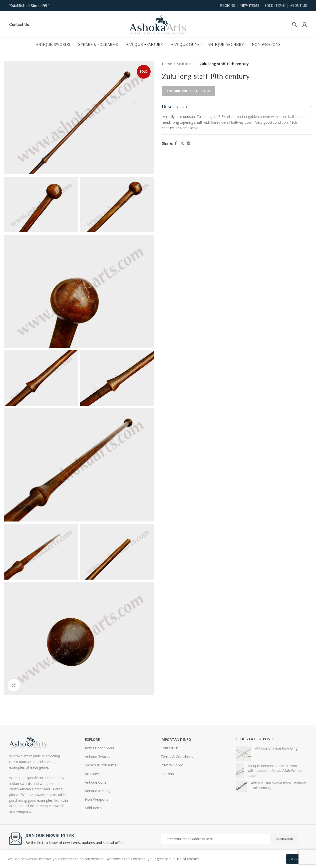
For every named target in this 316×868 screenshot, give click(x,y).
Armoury (92, 773)
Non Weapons (96, 799)
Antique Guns (95, 782)
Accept (297, 858)
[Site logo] (158, 24)
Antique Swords (97, 756)
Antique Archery (97, 790)
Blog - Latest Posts (255, 739)
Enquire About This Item (188, 91)
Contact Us (170, 748)
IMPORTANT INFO (176, 739)
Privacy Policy (172, 765)
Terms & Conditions (177, 756)
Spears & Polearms (100, 765)
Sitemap (167, 773)
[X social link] (182, 143)
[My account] (305, 25)
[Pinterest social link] (188, 143)
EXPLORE (92, 739)
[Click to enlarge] (13, 685)
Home (167, 63)
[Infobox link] (19, 24)
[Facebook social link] (176, 143)
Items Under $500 (99, 748)
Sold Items (185, 63)
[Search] (295, 25)
